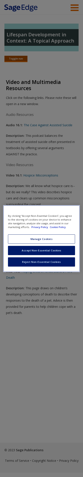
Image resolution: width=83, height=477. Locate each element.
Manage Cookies (42, 239)
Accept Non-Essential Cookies (41, 250)
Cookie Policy (58, 227)
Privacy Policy (40, 227)
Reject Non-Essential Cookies (41, 262)
